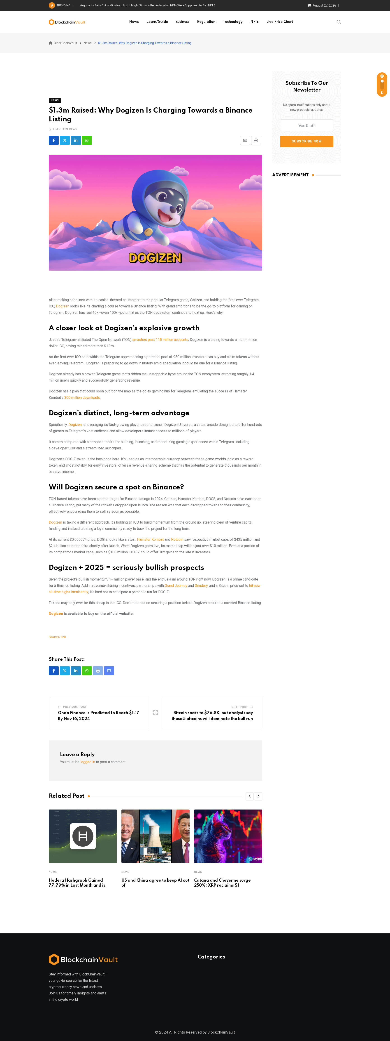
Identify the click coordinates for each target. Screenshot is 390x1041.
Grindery (201, 585)
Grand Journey (176, 585)
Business (182, 22)
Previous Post (75, 706)
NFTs (254, 22)
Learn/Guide (157, 22)
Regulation (206, 22)
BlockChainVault (221, 1032)
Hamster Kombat (150, 539)
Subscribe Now (307, 141)
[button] (250, 796)
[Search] (339, 21)
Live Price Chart (279, 22)
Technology (233, 22)
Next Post (240, 707)
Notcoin (177, 539)
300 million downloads (82, 397)
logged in (87, 762)
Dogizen (62, 306)
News (134, 22)
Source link (57, 637)
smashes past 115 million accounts (160, 340)
